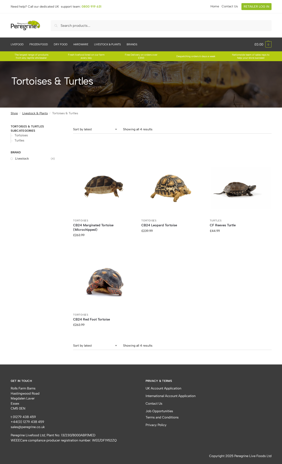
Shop (14, 113)
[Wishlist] (128, 161)
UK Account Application (163, 388)
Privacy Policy (156, 425)
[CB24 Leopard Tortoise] (172, 186)
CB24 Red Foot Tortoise (91, 319)
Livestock (22, 158)
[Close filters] (64, 121)
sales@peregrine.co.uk (28, 427)
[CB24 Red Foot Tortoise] (104, 280)
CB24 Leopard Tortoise (159, 225)
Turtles (216, 220)
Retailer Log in (256, 6)
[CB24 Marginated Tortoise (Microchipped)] (104, 186)
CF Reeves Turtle (223, 225)
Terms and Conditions (162, 417)
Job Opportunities (159, 411)
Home (214, 6)
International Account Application (171, 396)
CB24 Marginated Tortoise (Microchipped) (93, 227)
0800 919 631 (91, 6)
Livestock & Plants (35, 113)
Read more (104, 244)
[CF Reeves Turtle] (240, 186)
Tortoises (80, 220)
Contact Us (230, 6)
